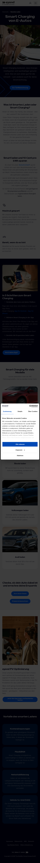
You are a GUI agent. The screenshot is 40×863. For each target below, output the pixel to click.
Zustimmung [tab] (7, 411)
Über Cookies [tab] (32, 411)
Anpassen (19, 450)
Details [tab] (20, 411)
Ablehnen (20, 455)
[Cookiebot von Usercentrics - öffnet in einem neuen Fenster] (29, 406)
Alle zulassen (20, 444)
